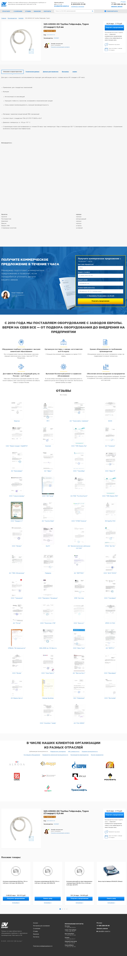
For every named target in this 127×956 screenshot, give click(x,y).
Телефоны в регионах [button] (77, 6)
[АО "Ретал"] (17, 612)
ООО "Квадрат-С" (17, 521)
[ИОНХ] (110, 410)
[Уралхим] (48, 435)
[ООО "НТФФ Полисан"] (79, 510)
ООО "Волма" (17, 673)
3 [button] (65, 909)
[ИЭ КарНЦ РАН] (110, 510)
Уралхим (48, 446)
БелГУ (48, 546)
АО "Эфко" (48, 471)
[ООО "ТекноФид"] (79, 460)
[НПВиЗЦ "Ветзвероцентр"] (17, 637)
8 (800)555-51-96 (78, 4)
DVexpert (4, 925)
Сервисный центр (112, 11)
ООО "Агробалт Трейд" (48, 723)
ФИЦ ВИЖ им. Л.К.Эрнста (48, 648)
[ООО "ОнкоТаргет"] (48, 662)
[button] (60, 47)
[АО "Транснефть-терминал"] (79, 410)
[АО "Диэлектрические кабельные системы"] (79, 535)
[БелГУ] (48, 535)
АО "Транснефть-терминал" (79, 421)
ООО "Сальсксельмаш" (17, 496)
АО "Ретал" (17, 623)
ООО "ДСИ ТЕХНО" (110, 573)
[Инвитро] (17, 410)
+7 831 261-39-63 (70, 942)
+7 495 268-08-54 (118, 4)
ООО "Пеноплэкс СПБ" (48, 623)
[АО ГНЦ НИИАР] (79, 712)
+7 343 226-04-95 (70, 935)
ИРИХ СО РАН (110, 623)
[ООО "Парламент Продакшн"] (48, 587)
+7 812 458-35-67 (70, 931)
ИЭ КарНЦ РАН (110, 521)
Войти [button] (124, 1)
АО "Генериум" (110, 446)
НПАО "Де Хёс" (110, 546)
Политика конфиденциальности (42, 946)
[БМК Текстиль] (79, 587)
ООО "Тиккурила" (17, 598)
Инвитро (17, 421)
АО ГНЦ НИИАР (79, 723)
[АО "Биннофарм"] (17, 460)
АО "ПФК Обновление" (17, 573)
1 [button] (60, 909)
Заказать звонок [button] (116, 6)
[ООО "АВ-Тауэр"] (48, 485)
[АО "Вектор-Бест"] (79, 662)
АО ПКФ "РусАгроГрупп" (79, 496)
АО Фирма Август (17, 698)
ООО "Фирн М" (110, 471)
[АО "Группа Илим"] (48, 510)
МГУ (48, 421)
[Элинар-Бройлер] (48, 687)
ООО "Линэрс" (17, 546)
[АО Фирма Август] (17, 687)
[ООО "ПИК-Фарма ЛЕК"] (110, 485)
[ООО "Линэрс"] (17, 535)
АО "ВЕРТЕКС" (79, 573)
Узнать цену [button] (47, 898)
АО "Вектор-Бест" (79, 673)
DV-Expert (4, 4)
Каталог (35, 923)
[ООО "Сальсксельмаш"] (17, 485)
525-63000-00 (51, 34)
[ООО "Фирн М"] (110, 460)
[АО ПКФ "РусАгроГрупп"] (79, 485)
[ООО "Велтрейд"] (110, 687)
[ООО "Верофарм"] (110, 662)
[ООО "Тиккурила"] (17, 587)
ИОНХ (110, 421)
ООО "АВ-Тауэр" (48, 496)
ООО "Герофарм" (110, 598)
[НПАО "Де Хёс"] (110, 535)
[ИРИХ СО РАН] (110, 612)
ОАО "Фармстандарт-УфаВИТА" (17, 446)
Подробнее (15, 902)
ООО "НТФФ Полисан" (79, 521)
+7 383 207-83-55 (70, 946)
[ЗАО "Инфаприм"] (79, 687)
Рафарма (48, 573)
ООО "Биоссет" (79, 623)
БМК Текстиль (79, 598)
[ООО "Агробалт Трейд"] (48, 712)
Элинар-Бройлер (48, 698)
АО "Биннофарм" (17, 471)
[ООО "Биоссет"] (79, 612)
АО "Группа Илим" (48, 521)
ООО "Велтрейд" (110, 698)
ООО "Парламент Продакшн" (48, 598)
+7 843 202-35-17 (70, 939)
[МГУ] (48, 410)
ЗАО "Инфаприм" (79, 698)
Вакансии (37, 11)
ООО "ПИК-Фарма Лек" (79, 446)
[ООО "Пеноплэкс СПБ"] (48, 612)
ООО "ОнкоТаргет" (48, 673)
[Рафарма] (48, 562)
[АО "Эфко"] (48, 460)
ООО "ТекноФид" (79, 471)
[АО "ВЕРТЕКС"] (79, 562)
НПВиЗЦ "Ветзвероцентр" (17, 648)
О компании (18, 11)
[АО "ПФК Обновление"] (17, 562)
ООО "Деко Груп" (79, 648)
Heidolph (56, 38)
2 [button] (62, 909)
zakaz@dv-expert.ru (62, 6)
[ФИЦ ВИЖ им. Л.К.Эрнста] (48, 637)
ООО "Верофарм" (110, 673)
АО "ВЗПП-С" (110, 648)
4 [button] (67, 909)
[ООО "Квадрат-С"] (17, 510)
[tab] (12, 72)
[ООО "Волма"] (17, 662)
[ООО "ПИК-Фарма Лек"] (79, 435)
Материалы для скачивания (41, 925)
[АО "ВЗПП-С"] (110, 637)
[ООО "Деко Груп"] (79, 637)
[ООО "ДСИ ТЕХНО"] (110, 562)
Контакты (47, 11)
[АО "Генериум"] (110, 435)
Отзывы (28, 11)
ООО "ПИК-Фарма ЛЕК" (110, 496)
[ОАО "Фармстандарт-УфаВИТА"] (17, 435)
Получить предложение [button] (114, 27)
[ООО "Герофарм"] (110, 587)
